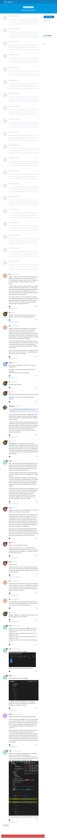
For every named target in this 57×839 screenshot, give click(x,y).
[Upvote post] (10, 306)
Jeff (11, 315)
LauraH (12, 397)
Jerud (11, 384)
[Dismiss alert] (43, 836)
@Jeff (27, 628)
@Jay (30, 474)
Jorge (11, 510)
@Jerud (25, 651)
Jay (11, 276)
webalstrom (13, 443)
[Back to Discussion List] (2, 2)
